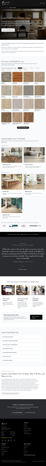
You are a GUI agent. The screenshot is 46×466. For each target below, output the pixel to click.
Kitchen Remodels (27, 435)
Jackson (25, 454)
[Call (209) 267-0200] (41, 3)
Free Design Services (5, 454)
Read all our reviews (23, 276)
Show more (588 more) (23, 127)
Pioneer (25, 459)
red (4, 69)
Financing (3, 456)
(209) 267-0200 (4, 436)
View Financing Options (35, 324)
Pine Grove (26, 458)
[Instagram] (11, 447)
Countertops (26, 438)
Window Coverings (27, 440)
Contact (2, 461)
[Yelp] (5, 447)
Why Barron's (3, 452)
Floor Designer (4, 458)
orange (10, 69)
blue (27, 69)
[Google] (2, 447)
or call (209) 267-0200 (30, 419)
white (16, 69)
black (21, 69)
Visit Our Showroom (22, 30)
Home (2, 7)
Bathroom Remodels (27, 437)
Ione (25, 456)
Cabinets (25, 433)
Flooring (6, 7)
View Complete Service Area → (30, 461)
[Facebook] (8, 447)
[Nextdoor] (14, 447)
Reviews (2, 459)
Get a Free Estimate (8, 30)
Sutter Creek (26, 452)
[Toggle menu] (43, 3)
